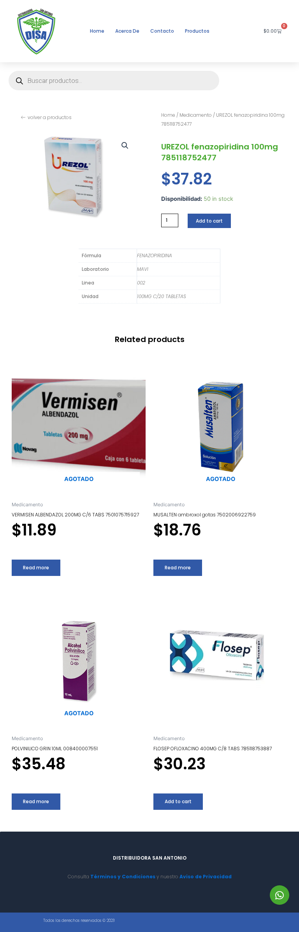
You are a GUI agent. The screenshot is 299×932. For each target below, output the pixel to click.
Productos (197, 31)
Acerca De (127, 31)
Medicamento (195, 115)
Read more (36, 567)
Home (97, 31)
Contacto (162, 31)
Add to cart (209, 221)
